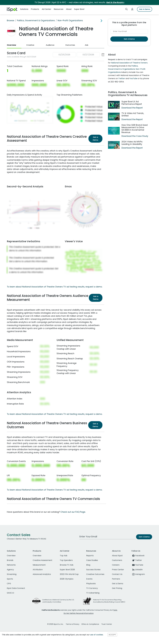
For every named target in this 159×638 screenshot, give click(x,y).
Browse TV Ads (66, 565)
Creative (30, 45)
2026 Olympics (66, 579)
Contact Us (117, 574)
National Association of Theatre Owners (129, 62)
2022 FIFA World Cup (69, 574)
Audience (50, 45)
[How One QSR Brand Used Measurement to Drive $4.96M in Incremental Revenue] (114, 131)
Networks (11, 565)
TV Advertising (92, 593)
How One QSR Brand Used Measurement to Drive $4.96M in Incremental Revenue (135, 129)
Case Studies (92, 560)
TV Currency (92, 588)
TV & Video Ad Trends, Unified (133, 114)
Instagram (140, 574)
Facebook (139, 555)
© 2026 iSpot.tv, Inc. (55, 624)
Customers (117, 560)
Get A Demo (144, 9)
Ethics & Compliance (90, 624)
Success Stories (93, 569)
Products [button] (35, 9)
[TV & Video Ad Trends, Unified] (114, 116)
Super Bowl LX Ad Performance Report (132, 102)
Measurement (39, 565)
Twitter (121, 78)
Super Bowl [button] (79, 9)
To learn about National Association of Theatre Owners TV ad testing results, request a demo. (54, 286)
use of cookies (96, 634)
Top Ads (63, 555)
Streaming (11, 574)
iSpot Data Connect (16, 588)
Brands (10, 560)
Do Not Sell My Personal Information (79, 613)
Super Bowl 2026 (67, 569)
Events (89, 579)
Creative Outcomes (95, 574)
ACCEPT (112, 634)
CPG (9, 583)
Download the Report (132, 107)
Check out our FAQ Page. (73, 512)
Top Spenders (66, 560)
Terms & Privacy (72, 624)
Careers (115, 565)
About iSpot (117, 555)
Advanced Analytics (42, 574)
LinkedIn (139, 569)
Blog (88, 565)
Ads (86, 45)
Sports (10, 579)
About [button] (69, 9)
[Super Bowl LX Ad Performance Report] (114, 105)
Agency (10, 569)
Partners (116, 579)
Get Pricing (117, 588)
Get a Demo (95, 138)
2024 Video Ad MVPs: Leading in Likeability (132, 143)
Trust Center (106, 624)
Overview (11, 45)
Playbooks (91, 583)
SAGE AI (10, 593)
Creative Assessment (42, 560)
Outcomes (70, 45)
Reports (90, 555)
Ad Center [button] (46, 9)
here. (115, 610)
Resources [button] (58, 9)
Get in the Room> (115, 2)
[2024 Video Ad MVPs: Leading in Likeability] (114, 145)
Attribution (38, 569)
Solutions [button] (24, 9)
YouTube (133, 78)
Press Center (118, 569)
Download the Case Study (135, 136)
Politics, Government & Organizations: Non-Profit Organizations (126, 69)
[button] (78, 54)
